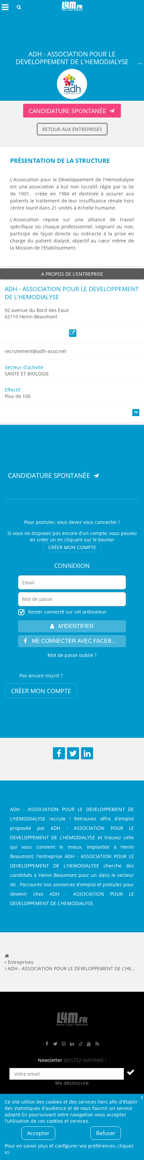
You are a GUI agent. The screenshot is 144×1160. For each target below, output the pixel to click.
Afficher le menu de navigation (5, 7)
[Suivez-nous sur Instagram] (64, 1043)
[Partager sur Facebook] (59, 753)
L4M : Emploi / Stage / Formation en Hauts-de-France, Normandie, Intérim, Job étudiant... (72, 7)
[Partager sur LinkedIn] (87, 753)
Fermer (141, 1097)
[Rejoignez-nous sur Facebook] (47, 1043)
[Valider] (131, 1072)
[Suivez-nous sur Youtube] (89, 1043)
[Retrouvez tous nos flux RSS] (97, 1043)
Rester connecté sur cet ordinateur (67, 612)
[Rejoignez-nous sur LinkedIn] (72, 1043)
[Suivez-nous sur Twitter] (55, 1043)
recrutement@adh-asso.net (35, 351)
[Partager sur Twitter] (73, 753)
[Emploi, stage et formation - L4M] (7, 955)
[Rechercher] (18, 7)
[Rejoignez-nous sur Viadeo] (80, 1043)
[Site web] (73, 333)
